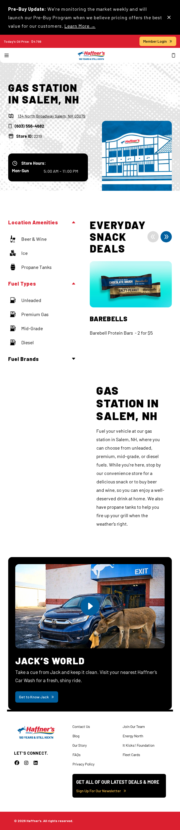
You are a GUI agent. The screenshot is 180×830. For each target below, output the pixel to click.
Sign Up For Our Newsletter (98, 790)
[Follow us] (17, 762)
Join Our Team (134, 726)
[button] (6, 55)
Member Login (155, 41)
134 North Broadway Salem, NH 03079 (51, 116)
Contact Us (81, 726)
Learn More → (80, 26)
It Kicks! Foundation (138, 745)
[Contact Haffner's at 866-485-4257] (173, 55)
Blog (75, 736)
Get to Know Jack (34, 697)
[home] (91, 55)
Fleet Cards (131, 754)
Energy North (133, 736)
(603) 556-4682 (29, 126)
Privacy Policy (83, 764)
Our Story (79, 745)
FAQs (76, 754)
